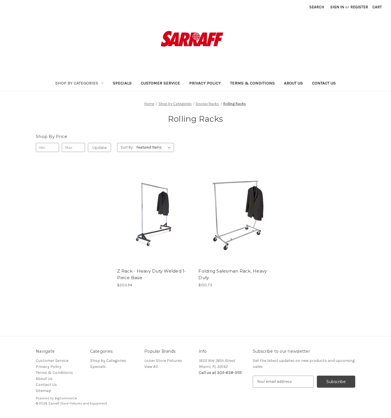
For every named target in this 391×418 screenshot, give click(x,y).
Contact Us (324, 83)
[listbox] (155, 147)
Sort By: (127, 147)
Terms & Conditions (252, 83)
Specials (122, 83)
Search (316, 7)
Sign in (337, 7)
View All (151, 366)
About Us (293, 83)
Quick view (155, 215)
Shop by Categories (76, 83)
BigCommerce (66, 398)
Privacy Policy (205, 83)
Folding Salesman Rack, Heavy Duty (232, 274)
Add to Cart (236, 220)
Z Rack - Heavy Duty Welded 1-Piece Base (151, 274)
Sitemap (43, 390)
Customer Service (160, 83)
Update (99, 147)
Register (359, 7)
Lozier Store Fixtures (163, 360)
